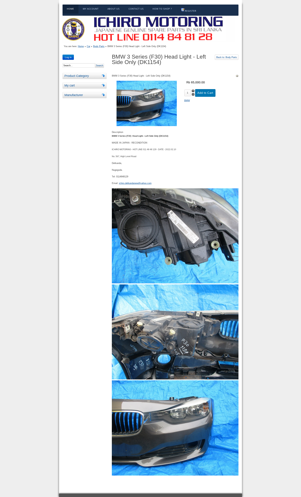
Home (70, 8)
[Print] (237, 76)
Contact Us (136, 8)
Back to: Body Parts (226, 57)
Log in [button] (68, 57)
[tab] (103, 75)
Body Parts (99, 46)
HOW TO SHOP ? (162, 8)
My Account (91, 8)
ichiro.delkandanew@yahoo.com (135, 183)
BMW (187, 100)
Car (88, 46)
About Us (113, 8)
